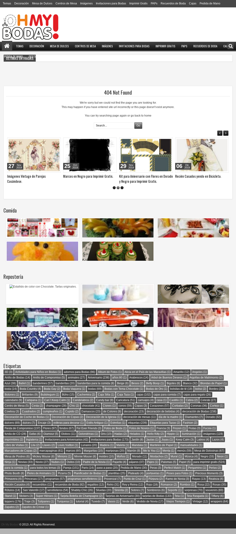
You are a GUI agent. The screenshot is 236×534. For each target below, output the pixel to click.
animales (73, 382)
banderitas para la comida (93, 388)
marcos (70, 455)
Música (189, 461)
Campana (31, 405)
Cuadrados (29, 416)
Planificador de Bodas (87, 478)
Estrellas (115, 427)
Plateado (133, 478)
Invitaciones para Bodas (111, 3)
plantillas (114, 478)
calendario (11, 405)
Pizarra (62, 478)
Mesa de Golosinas (206, 455)
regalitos (92, 489)
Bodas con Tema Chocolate (121, 394)
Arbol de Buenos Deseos (167, 382)
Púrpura (153, 484)
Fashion (188, 427)
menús (181, 455)
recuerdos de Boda (67, 489)
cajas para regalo (194, 399)
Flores (47, 433)
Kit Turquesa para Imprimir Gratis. (29, 176)
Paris (85, 472)
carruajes (144, 405)
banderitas (62, 388)
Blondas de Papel (211, 388)
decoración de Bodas (195, 416)
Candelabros (81, 405)
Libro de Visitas (14, 450)
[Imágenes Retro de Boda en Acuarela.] (202, 155)
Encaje (42, 427)
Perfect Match (172, 472)
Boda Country (28, 394)
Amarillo (178, 377)
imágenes (209, 439)
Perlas (213, 472)
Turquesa (63, 506)
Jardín (135, 444)
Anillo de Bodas (14, 382)
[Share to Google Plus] (55, 142)
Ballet (22, 388)
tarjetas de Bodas (153, 501)
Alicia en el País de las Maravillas (145, 377)
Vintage (197, 506)
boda (8, 394)
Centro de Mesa (15, 410)
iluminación (189, 439)
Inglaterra (32, 444)
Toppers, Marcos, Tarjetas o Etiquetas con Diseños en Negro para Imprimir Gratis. (144, 181)
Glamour (48, 439)
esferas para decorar (66, 427)
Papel (182, 467)
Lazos (216, 444)
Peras (153, 472)
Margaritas (90, 455)
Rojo (149, 489)
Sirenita (119, 495)
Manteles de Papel (161, 450)
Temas (7, 3)
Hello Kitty (153, 439)
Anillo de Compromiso (47, 382)
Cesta (35, 410)
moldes (103, 461)
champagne (53, 410)
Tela (177, 501)
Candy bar (102, 405)
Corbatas (178, 410)
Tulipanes (44, 506)
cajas (140, 399)
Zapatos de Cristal (33, 512)
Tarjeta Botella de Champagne (79, 501)
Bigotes (171, 388)
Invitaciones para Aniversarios (64, 444)
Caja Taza (123, 399)
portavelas (152, 478)
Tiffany (215, 501)
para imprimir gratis (205, 467)
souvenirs (211, 495)
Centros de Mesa (66, 3)
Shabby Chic (79, 495)
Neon (220, 461)
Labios (201, 444)
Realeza (214, 484)
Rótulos (9, 495)
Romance (167, 489)
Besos (135, 388)
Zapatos (10, 512)
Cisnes (107, 410)
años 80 (117, 382)
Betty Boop (153, 388)
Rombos (185, 489)
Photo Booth (12, 478)
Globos (65, 439)
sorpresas (190, 495)
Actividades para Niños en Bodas (36, 377)
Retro (110, 489)
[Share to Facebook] (45, 142)
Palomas (166, 467)
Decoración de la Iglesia (101, 422)
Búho (65, 399)
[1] (114, 192)
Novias (22, 467)
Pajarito (117, 467)
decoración (131, 416)
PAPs (154, 3)
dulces (27, 427)
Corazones (157, 410)
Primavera (11, 484)
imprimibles (12, 444)
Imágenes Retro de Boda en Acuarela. (199, 176)
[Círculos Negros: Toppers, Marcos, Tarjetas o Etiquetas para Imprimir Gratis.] (90, 155)
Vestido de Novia (147, 506)
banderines (40, 388)
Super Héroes (44, 501)
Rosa (200, 489)
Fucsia (207, 433)
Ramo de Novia (175, 484)
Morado (137, 461)
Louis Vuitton (66, 450)
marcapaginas (48, 455)
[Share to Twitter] (50, 142)
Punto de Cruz (133, 484)
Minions (62, 461)
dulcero (9, 427)
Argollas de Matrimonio (203, 382)
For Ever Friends (87, 433)
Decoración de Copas (65, 422)
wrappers (216, 506)
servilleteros (54, 495)
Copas (139, 410)
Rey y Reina (130, 489)
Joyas (165, 444)
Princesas (30, 484)
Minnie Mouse (83, 461)
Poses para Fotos (177, 478)
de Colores (110, 416)
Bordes (213, 394)
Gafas (32, 439)
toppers (9, 506)
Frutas (192, 433)
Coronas (196, 410)
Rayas (196, 484)
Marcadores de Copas (18, 455)
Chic (72, 410)
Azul (7, 388)
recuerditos (39, 489)
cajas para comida (165, 399)
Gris (103, 439)
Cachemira (84, 399)
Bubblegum (48, 399)
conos (122, 410)
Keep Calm (183, 444)
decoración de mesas (136, 422)
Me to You (149, 455)
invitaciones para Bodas (106, 444)
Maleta (120, 450)
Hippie (171, 439)
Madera (104, 450)
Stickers (24, 501)
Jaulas (150, 444)
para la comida (14, 472)
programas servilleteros (82, 484)
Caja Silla (104, 399)
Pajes (150, 467)
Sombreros (154, 495)
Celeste (205, 405)
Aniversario (69, 56)
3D (6, 377)
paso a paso (104, 472)
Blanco (187, 388)
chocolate (88, 410)
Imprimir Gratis (138, 3)
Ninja (8, 467)
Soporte (172, 495)
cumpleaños (50, 416)
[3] (122, 192)
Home (7, 46)
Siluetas (101, 495)
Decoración (21, 3)
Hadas (118, 439)
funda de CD (13, 439)
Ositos (70, 467)
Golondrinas (86, 439)
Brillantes (28, 399)
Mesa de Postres (15, 461)
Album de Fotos (108, 377)
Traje (27, 506)
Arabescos (136, 382)
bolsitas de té (178, 394)
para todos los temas (43, 472)
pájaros (134, 467)
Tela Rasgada (195, 501)
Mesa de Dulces (42, 3)
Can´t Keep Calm (55, 405)
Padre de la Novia (94, 467)
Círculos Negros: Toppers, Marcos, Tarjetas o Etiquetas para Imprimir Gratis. (85, 181)
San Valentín (31, 495)
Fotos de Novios (139, 433)
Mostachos (157, 461)
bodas (92, 394)
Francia (161, 433)
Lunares (86, 450)
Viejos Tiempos (176, 506)
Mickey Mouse (41, 461)
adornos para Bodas (76, 377)
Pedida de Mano (210, 3)
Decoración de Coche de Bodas (25, 422)
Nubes (55, 467)
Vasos (111, 506)
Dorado (210, 422)
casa (159, 405)
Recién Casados (15, 489)
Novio (39, 467)
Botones (10, 399)
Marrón (131, 455)
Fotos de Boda (113, 433)
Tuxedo (96, 506)
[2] (118, 192)
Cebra (190, 405)
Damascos (88, 416)
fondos (63, 433)
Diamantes (192, 422)
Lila (33, 450)
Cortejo (214, 410)
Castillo (174, 405)
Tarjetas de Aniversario (119, 501)
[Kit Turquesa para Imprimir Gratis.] (34, 155)
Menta (166, 455)
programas (52, 484)
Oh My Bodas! (10, 529)
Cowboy (10, 416)
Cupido (69, 416)
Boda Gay (50, 394)
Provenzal (110, 484)
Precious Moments (206, 478)
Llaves (46, 450)
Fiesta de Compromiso (42, 56)
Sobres (135, 495)
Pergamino (195, 472)
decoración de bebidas (161, 416)
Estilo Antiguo (94, 427)
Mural (174, 461)
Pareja (67, 472)
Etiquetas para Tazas (163, 427)
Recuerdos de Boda (173, 3)
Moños (121, 461)
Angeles (197, 377)
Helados (135, 439)
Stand (8, 501)
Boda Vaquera (72, 394)
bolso (198, 394)
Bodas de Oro (154, 394)
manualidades (189, 450)
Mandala (137, 450)
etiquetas (134, 427)
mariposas (112, 455)
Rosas (216, 489)
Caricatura (122, 405)
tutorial (80, 506)
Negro (204, 461)
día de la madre (168, 422)
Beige (120, 388)
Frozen (177, 433)
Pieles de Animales (39, 478)
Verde (126, 506)
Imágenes (86, 3)
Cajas (192, 3)
